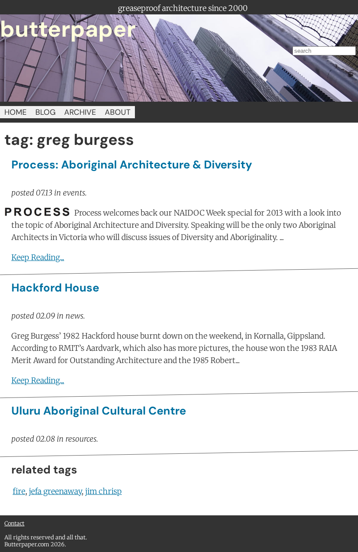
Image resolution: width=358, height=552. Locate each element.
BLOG (45, 112)
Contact (14, 523)
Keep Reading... (37, 257)
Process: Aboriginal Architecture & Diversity (131, 165)
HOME (15, 112)
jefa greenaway (55, 491)
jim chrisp (103, 491)
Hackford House (55, 288)
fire (19, 491)
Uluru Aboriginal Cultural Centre (98, 411)
